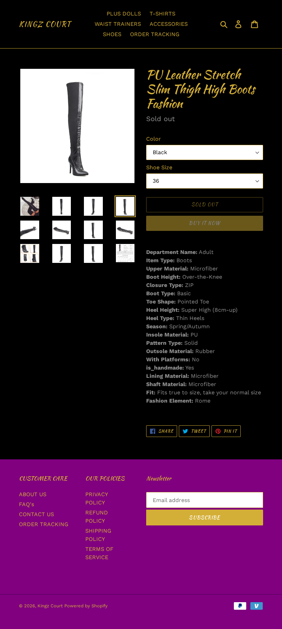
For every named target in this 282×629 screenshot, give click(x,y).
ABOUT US (32, 494)
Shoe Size (159, 167)
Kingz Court (45, 24)
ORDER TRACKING (43, 524)
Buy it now (204, 223)
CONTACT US (36, 514)
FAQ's (26, 504)
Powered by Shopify (86, 605)
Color (153, 139)
